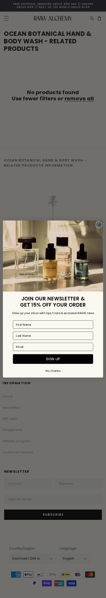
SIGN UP (53, 359)
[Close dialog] (99, 225)
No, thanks (53, 371)
